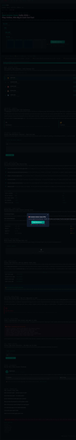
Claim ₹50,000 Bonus (37, 222)
